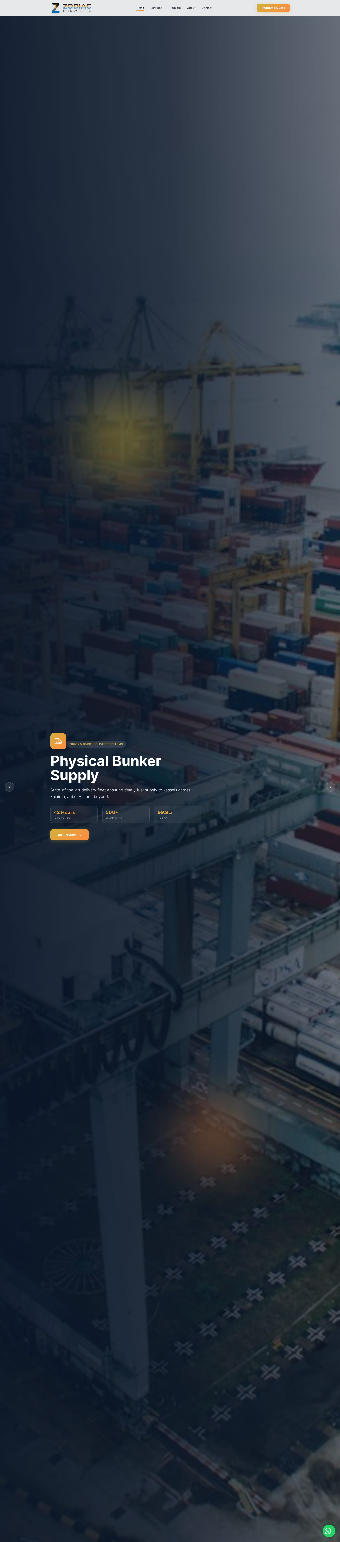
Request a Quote (273, 7)
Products (175, 7)
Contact (207, 7)
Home (140, 7)
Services (156, 7)
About (191, 7)
